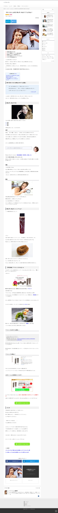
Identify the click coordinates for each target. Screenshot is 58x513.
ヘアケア (8, 8)
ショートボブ (48, 55)
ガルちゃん (33, 91)
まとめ (7, 79)
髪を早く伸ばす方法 (9, 76)
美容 (7, 16)
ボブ (48, 56)
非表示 (15, 73)
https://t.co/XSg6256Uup (21, 338)
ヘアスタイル (12, 8)
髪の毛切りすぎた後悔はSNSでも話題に (13, 75)
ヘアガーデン (7, 2)
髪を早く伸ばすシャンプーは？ (11, 77)
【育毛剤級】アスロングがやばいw (12, 78)
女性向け (11, 14)
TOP (5, 8)
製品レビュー (10, 16)
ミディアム (52, 56)
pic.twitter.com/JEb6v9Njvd (30, 338)
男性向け (26, 504)
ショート (44, 55)
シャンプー (44, 41)
